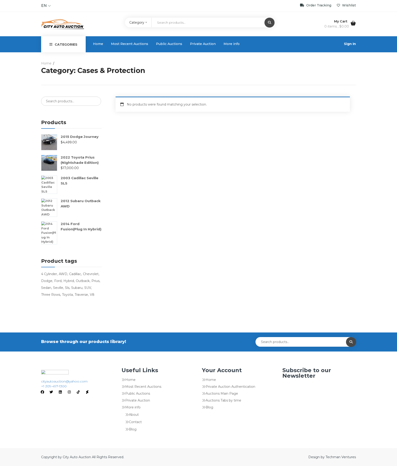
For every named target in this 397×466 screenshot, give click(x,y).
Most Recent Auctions (129, 44)
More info (232, 44)
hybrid (68, 281)
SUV (87, 288)
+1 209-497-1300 (54, 386)
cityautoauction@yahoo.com (64, 381)
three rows (50, 295)
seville (58, 288)
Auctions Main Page (222, 393)
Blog (132, 429)
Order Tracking (318, 5)
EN (44, 5)
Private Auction (203, 44)
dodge (46, 281)
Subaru (76, 288)
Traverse (81, 295)
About (134, 415)
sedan (46, 288)
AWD (63, 274)
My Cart (341, 21)
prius (95, 281)
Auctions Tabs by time (223, 400)
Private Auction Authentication (230, 387)
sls (67, 288)
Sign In (350, 44)
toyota (67, 295)
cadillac (75, 274)
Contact (135, 422)
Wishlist (348, 5)
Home (98, 44)
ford (58, 281)
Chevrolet (91, 274)
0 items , (336, 26)
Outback (83, 281)
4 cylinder (49, 274)
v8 (92, 295)
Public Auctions (169, 44)
